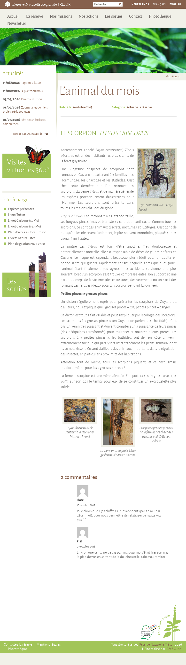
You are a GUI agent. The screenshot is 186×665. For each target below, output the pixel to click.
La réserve (34, 16)
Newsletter (16, 23)
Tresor (7, 4)
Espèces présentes (21, 208)
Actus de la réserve (139, 107)
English (175, 4)
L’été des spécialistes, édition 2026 (24, 121)
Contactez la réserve (18, 644)
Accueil (13, 16)
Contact (135, 16)
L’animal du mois (31, 99)
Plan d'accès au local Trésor (27, 232)
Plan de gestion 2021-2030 (26, 243)
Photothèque (160, 16)
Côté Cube (174, 648)
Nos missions (61, 16)
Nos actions (88, 16)
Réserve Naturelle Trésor (156, 644)
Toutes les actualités (27, 133)
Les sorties (114, 16)
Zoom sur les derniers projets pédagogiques (25, 109)
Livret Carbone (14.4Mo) (24, 226)
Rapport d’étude (31, 82)
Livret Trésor (16, 214)
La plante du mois (32, 91)
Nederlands (140, 4)
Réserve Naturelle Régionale (41, 5)
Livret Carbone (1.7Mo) (23, 220)
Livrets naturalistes (21, 237)
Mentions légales (49, 644)
